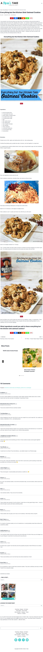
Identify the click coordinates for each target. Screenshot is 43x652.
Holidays (23, 612)
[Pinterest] (12, 18)
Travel (27, 612)
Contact (24, 613)
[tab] (19, 375)
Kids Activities (18, 612)
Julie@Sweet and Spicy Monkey (8, 435)
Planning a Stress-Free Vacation (7, 338)
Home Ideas (18, 610)
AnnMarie (2, 392)
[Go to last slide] (3, 361)
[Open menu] (42, 3)
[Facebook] (16, 18)
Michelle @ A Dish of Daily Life (7, 403)
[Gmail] (31, 18)
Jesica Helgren (3, 467)
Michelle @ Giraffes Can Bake (7, 424)
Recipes (21, 609)
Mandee (2, 456)
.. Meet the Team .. (22, 619)
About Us (19, 613)
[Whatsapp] (27, 18)
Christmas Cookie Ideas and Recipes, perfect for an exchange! (18, 387)
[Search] (40, 628)
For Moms (26, 609)
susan (1, 498)
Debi (1, 488)
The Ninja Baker (4, 413)
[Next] (40, 361)
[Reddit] (23, 18)
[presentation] (32, 357)
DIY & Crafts (24, 610)
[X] (19, 18)
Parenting (17, 609)
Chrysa (2, 477)
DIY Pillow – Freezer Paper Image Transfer (34, 338)
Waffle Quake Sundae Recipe (10, 350)
